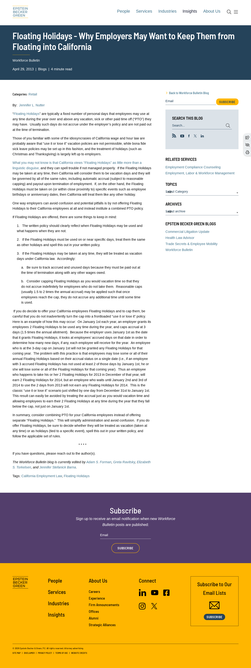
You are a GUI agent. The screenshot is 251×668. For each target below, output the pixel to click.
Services (144, 11)
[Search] (229, 12)
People (123, 11)
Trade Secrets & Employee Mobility (191, 244)
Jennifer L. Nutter (32, 105)
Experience (97, 598)
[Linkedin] (202, 136)
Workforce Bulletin (26, 60)
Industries (167, 11)
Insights (190, 11)
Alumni (93, 618)
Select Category (176, 191)
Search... (178, 125)
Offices (94, 611)
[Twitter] (195, 136)
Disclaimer (29, 653)
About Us (211, 11)
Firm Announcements (104, 604)
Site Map (16, 653)
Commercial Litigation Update (187, 232)
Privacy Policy (45, 653)
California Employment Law (41, 476)
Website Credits (79, 653)
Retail (32, 94)
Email (169, 101)
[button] (247, 137)
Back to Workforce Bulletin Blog (189, 93)
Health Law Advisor (179, 238)
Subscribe (227, 102)
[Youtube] (182, 136)
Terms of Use (61, 653)
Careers (94, 591)
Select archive (175, 211)
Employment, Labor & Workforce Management (199, 173)
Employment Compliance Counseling (193, 167)
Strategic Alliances (102, 625)
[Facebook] (189, 136)
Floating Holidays (27, 114)
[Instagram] (142, 608)
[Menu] (236, 13)
